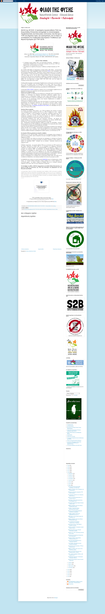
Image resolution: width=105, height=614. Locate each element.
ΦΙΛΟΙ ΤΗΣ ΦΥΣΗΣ (43, 209)
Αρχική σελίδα (41, 249)
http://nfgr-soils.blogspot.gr (49, 55)
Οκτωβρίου (70, 476)
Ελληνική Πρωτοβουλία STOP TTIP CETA (32, 209)
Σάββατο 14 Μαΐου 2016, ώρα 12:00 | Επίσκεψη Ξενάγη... (75, 549)
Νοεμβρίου (70, 475)
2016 (68, 472)
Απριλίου (70, 562)
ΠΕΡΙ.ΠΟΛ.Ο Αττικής (71, 436)
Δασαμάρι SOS (70, 424)
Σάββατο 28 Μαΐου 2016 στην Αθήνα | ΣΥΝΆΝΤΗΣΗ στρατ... (75, 506)
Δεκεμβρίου (70, 473)
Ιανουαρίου (70, 567)
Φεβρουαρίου (71, 565)
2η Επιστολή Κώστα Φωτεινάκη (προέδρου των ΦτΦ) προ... (74, 487)
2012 (68, 574)
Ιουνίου (69, 483)
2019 (68, 467)
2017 (68, 470)
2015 (68, 569)
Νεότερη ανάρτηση (25, 249)
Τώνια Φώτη (71, 584)
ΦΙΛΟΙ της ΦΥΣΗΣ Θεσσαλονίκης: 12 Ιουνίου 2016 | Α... (75, 498)
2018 (68, 468)
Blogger (56, 597)
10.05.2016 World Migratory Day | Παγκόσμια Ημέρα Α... (74, 541)
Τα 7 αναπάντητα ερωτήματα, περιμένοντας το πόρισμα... (74, 522)
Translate (75, 395)
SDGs (57, 209)
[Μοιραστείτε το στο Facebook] (26, 207)
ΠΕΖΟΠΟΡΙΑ (69, 435)
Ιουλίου (69, 481)
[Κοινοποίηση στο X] (25, 207)
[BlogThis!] (23, 207)
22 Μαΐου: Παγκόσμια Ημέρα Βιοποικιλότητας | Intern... (73, 509)
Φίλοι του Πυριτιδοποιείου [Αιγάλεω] (74, 440)
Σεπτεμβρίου (70, 478)
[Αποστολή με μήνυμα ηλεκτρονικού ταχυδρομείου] (22, 207)
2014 (68, 571)
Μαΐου (69, 485)
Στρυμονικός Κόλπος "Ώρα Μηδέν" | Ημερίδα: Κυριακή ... (75, 525)
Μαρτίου (70, 564)
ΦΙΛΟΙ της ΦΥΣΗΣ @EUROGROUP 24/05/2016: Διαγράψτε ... (75, 511)
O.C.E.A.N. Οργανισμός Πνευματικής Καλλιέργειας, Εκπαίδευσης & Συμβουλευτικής (74, 442)
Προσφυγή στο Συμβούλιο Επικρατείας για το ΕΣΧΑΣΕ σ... (75, 536)
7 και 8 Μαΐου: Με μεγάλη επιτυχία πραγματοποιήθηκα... (74, 544)
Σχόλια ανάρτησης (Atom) (31, 251)
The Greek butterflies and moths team (74, 445)
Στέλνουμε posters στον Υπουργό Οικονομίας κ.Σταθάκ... (74, 530)
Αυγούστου (70, 480)
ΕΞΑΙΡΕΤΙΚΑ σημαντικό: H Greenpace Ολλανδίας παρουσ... (75, 557)
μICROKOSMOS (70, 426)
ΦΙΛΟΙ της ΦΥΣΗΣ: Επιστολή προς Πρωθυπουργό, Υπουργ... (75, 552)
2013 (68, 572)
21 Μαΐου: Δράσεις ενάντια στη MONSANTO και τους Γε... (74, 514)
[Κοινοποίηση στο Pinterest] (27, 207)
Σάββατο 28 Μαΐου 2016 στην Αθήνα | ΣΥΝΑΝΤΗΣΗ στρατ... (75, 520)
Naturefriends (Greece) (51, 209)
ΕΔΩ (52, 198)
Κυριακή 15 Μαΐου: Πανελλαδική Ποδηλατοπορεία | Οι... (74, 538)
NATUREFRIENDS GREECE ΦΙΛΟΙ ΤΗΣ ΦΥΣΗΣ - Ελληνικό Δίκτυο (75, 582)
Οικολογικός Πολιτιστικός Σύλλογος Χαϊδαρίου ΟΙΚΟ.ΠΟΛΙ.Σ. (74, 431)
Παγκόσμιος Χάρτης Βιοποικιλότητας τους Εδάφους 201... (75, 501)
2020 (68, 465)
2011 (68, 576)
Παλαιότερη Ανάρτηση (57, 249)
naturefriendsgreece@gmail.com (41, 54)
